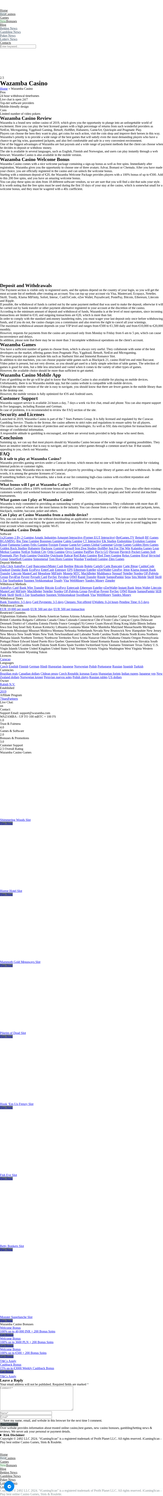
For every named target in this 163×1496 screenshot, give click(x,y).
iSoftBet (102, 548)
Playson (114, 552)
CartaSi (98, 566)
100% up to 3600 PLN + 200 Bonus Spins (26, 1342)
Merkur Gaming (10, 552)
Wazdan (79, 559)
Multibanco (104, 573)
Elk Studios (109, 541)
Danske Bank (19, 569)
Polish (93, 666)
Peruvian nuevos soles (58, 677)
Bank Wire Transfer (31, 587)
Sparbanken (15, 580)
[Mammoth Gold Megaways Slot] (44, 958)
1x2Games (7, 537)
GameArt (75, 544)
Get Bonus (7, 1335)
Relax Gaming (131, 555)
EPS (70, 569)
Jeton (126, 569)
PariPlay (89, 552)
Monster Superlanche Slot (16, 1317)
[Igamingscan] (17, 7)
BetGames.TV (125, 537)
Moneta (68, 573)
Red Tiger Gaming (109, 555)
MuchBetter (88, 573)
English (13, 666)
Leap (156, 548)
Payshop (63, 577)
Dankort (5, 569)
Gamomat (106, 544)
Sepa (128, 577)
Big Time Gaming (27, 541)
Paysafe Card (38, 577)
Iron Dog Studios (86, 548)
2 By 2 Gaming (24, 537)
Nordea (138, 573)
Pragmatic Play (9, 555)
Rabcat (68, 555)
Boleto (88, 566)
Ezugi (3, 544)
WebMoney (77, 580)
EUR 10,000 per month (15, 609)
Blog (3, 24)
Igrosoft (69, 548)
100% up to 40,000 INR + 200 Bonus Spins (27, 1331)
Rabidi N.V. (7, 684)
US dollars (115, 677)
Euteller (91, 569)
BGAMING (8, 541)
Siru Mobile (139, 577)
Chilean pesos (49, 673)
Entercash (73, 587)
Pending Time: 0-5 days (134, 602)
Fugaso (63, 544)
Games (4, 17)
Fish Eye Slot (8, 1175)
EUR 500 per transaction (69, 609)
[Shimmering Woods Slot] (44, 816)
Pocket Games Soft (143, 552)
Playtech (125, 552)
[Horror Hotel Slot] (44, 887)
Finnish (23, 666)
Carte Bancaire (113, 566)
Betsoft (139, 537)
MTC (76, 573)
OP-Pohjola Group (75, 591)
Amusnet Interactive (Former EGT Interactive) (86, 537)
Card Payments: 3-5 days (48, 602)
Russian (117, 666)
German (34, 666)
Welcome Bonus (10, 1327)
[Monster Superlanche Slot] (44, 1313)
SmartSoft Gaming (20, 559)
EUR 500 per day (41, 609)
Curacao (5, 659)
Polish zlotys (80, 677)
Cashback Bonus (10, 1364)
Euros (94, 673)
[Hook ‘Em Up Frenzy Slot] (44, 1100)
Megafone (44, 573)
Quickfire (43, 555)
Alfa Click (6, 566)
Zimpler (110, 580)
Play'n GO (101, 552)
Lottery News (8, 39)
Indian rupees (129, 673)
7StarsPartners (9, 698)
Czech (4, 666)
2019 (3, 691)
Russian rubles (98, 677)
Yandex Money (94, 580)
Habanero (34, 548)
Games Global (91, 544)
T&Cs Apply (8, 1361)
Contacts (5, 42)
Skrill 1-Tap (22, 594)
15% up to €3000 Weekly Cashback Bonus (27, 1368)
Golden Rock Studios (13, 548)
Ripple (101, 577)
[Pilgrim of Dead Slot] (44, 1029)
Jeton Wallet (142, 587)
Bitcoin (78, 566)
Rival (144, 555)
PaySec (52, 577)
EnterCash (47, 569)
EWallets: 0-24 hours (105, 602)
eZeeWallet (104, 569)
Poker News (8, 35)
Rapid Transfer (87, 577)
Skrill (150, 577)
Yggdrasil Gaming (96, 559)
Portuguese (105, 666)
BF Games (151, 537)
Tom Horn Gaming (61, 559)
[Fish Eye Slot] (44, 1171)
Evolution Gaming (144, 541)
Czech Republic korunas (74, 673)
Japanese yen (147, 673)
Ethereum (80, 569)
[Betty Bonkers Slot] (44, 1242)
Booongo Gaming (51, 541)
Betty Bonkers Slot (12, 1246)
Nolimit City (39, 552)
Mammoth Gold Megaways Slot (20, 962)
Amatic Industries (45, 537)
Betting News (8, 28)
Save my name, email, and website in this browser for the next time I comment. (52, 1420)
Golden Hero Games (145, 544)
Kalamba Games (141, 548)
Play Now (6, 823)
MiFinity (56, 573)
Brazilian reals (9, 673)
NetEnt (25, 552)
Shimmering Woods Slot (15, 820)
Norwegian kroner (31, 677)
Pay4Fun (14, 577)
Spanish (128, 666)
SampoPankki (115, 577)
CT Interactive (92, 541)
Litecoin (16, 573)
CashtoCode (146, 566)
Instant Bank (126, 587)
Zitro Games (116, 559)
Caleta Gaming (72, 541)
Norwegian (81, 666)
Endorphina (124, 541)
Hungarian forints (110, 673)
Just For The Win (119, 548)
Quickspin (56, 555)
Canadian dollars (29, 673)
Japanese (67, 666)
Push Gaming (28, 555)
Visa (66, 580)
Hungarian (54, 666)
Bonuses (11, 21)
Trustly (58, 580)
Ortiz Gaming (56, 552)
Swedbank (82, 594)
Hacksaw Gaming (52, 548)
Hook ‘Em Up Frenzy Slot (16, 1104)
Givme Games (123, 544)
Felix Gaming (39, 544)
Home (4, 10)
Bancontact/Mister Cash (48, 566)
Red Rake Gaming (85, 555)
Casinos (11, 14)
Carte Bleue (130, 566)
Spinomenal (40, 559)
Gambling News (10, 32)
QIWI (73, 577)
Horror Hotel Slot (11, 891)
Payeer (25, 577)
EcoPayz (34, 569)
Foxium (53, 544)
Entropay (60, 569)
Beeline (69, 566)
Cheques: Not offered (77, 602)
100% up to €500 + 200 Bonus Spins (23, 1353)
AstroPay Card (23, 566)
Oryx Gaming (74, 552)
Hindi (43, 666)
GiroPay (117, 569)
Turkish (138, 666)
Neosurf (117, 573)
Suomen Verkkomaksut (38, 580)
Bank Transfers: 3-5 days (15, 602)
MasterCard (29, 573)
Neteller (128, 573)
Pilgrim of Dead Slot (13, 1033)
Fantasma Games (19, 544)
